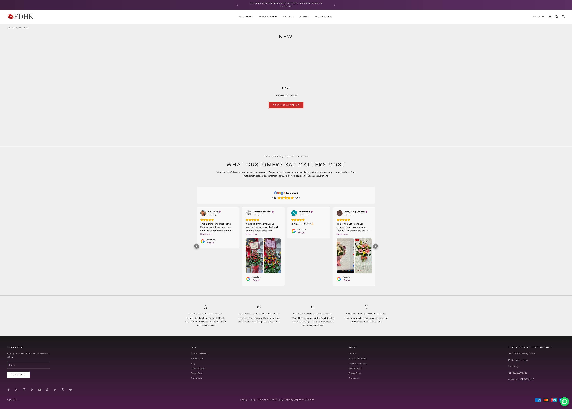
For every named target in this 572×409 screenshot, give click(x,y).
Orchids (288, 16)
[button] (196, 246)
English (536, 17)
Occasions (246, 16)
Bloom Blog (196, 378)
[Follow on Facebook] (8, 389)
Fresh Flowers (268, 16)
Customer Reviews (199, 353)
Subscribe (18, 374)
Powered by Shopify (303, 400)
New (26, 28)
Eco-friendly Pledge (358, 358)
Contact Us (354, 378)
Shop (18, 28)
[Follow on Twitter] (16, 389)
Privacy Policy (355, 373)
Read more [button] (206, 234)
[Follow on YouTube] (39, 389)
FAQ (193, 363)
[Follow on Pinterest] (31, 389)
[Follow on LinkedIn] (55, 389)
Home (10, 28)
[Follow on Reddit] (70, 389)
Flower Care (196, 373)
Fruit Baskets (324, 16)
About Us (353, 353)
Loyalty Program (198, 368)
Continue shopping (286, 105)
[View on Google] (203, 213)
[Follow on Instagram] (24, 389)
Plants (304, 16)
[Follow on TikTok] (47, 389)
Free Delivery (197, 358)
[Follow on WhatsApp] (62, 389)
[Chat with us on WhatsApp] (564, 401)
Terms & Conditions (358, 363)
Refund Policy (355, 368)
